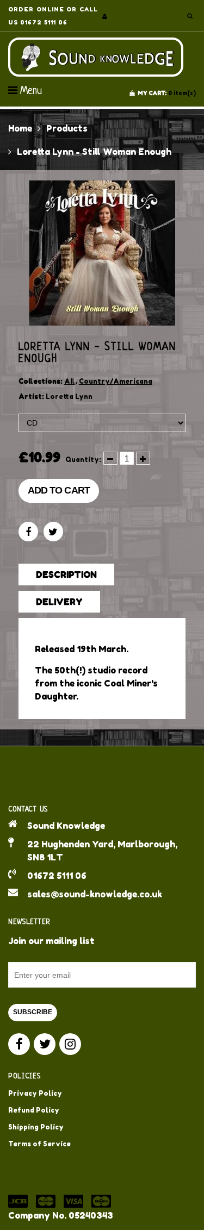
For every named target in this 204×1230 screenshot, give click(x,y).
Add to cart (59, 490)
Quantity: (83, 459)
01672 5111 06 (56, 875)
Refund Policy (33, 1110)
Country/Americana (115, 381)
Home (20, 128)
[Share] (28, 531)
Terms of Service (39, 1144)
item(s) (167, 93)
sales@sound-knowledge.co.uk (94, 894)
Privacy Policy (35, 1093)
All (69, 381)
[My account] (104, 16)
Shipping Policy (36, 1127)
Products (67, 128)
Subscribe (32, 1012)
